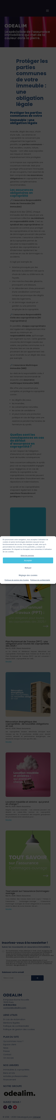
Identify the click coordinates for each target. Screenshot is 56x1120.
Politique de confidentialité (40, 580)
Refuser (28, 568)
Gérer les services (27, 556)
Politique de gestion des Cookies (17, 580)
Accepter (28, 560)
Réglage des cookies (28, 575)
